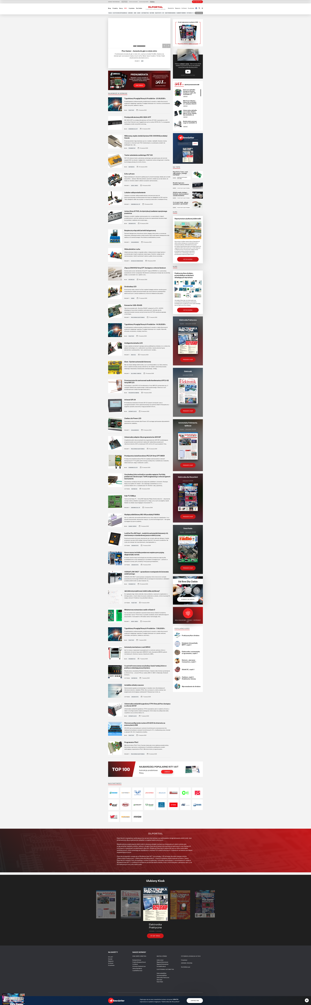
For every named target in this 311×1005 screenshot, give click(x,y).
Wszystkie (199, 13)
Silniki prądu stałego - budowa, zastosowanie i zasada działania (181, 194)
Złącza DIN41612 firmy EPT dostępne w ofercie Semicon (145, 268)
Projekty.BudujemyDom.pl (139, 962)
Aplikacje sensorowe (137, 260)
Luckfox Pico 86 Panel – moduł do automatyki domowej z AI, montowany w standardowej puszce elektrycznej (146, 534)
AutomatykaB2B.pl (162, 975)
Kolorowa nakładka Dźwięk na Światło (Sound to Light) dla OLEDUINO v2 (189, 92)
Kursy (121, 8)
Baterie (152, 13)
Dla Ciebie (139, 8)
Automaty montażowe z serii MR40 (137, 647)
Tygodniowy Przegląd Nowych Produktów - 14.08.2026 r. (145, 324)
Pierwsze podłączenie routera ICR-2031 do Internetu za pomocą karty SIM (144, 724)
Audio (138, 13)
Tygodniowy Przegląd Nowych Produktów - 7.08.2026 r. (144, 628)
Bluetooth (158, 13)
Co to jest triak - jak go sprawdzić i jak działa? (180, 203)
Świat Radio (160, 981)
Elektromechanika (170, 13)
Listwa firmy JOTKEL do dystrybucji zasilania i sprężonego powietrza (145, 212)
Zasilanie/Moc (135, 242)
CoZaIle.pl (135, 964)
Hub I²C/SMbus (130, 496)
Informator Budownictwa (139, 966)
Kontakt (110, 959)
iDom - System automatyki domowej (137, 362)
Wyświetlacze (133, 411)
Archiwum (184, 8)
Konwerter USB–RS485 (133, 305)
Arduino (130, 13)
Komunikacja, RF (133, 128)
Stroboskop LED (130, 286)
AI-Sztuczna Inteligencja (120, 13)
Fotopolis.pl (184, 960)
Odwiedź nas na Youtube (188, 75)
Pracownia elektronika (137, 317)
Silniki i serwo (132, 526)
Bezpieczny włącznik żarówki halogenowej (140, 230)
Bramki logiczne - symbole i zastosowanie (181, 183)
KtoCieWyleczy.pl (185, 967)
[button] (164, 46)
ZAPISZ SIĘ (195, 1000)
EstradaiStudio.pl (161, 966)
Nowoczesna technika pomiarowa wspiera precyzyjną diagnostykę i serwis (144, 553)
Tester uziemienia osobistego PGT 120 (138, 155)
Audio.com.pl (160, 960)
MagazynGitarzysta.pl (162, 962)
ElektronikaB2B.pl (161, 973)
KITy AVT (110, 957)
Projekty (115, 8)
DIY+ (125, 8)
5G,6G (110, 13)
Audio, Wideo (134, 185)
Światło (133, 354)
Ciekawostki (132, 223)
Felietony (131, 110)
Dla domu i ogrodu (136, 373)
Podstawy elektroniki (141, 65)
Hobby (132, 298)
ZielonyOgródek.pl (137, 968)
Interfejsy (131, 279)
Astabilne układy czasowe (134, 685)
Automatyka (145, 13)
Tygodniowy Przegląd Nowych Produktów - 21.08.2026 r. (145, 98)
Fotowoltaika (191, 13)
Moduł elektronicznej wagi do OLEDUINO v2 (190, 122)
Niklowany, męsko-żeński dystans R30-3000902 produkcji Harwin (145, 137)
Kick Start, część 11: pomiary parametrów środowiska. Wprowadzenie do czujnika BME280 (139, 53)
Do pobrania (191, 8)
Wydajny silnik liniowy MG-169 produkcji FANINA (142, 514)
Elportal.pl (159, 979)
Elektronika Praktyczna (163, 977)
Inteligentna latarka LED (133, 343)
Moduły (185, 96)
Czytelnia (131, 8)
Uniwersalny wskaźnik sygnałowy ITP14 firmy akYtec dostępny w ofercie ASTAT (147, 705)
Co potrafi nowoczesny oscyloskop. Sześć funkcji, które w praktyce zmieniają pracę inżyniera (145, 667)
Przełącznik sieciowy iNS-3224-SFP (137, 117)
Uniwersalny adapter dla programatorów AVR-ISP (142, 437)
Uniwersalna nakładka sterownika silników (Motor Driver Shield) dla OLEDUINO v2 (190, 113)
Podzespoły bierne (134, 392)
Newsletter (171, 8)
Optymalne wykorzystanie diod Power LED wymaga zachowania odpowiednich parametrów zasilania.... (146, 422)
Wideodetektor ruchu (132, 249)
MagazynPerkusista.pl (162, 964)
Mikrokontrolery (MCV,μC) (182, 178)
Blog (109, 8)
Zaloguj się (198, 1)
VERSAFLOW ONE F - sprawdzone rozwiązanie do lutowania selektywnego (146, 573)
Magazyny (177, 8)
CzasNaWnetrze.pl (137, 970)
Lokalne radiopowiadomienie (134, 192)
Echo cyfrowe (129, 174)
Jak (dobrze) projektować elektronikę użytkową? (142, 591)
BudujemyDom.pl (136, 960)
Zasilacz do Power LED (132, 418)
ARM (135, 13)
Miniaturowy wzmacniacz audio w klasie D (139, 610)
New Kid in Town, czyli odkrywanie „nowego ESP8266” (180, 173)
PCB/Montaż (132, 148)
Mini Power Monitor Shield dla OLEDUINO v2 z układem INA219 (189, 102)
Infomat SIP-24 (130, 400)
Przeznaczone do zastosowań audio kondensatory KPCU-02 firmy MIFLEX (146, 381)
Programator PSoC (131, 742)
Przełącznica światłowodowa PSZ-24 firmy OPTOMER (144, 456)
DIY (163, 13)
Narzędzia (131, 166)
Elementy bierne (181, 13)
